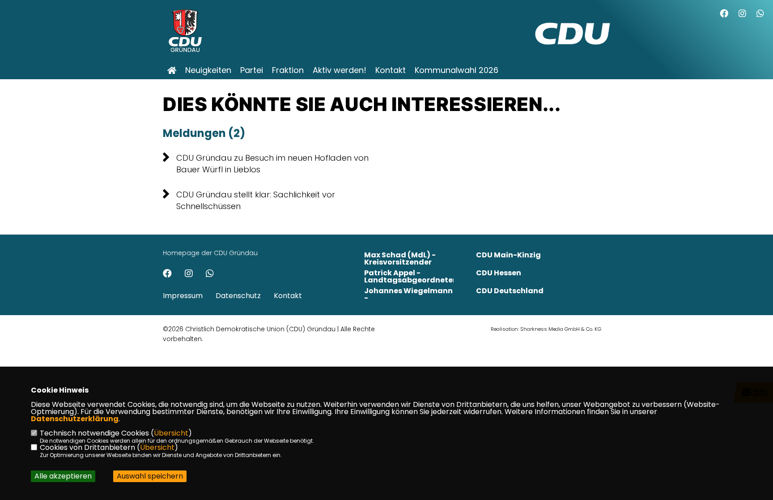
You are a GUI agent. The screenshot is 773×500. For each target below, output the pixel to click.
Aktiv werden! (339, 70)
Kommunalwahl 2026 (456, 70)
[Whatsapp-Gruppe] (760, 14)
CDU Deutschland (510, 291)
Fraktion (288, 70)
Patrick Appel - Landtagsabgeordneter (410, 276)
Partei (251, 70)
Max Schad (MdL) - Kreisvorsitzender (400, 258)
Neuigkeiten (208, 70)
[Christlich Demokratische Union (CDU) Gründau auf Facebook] (167, 274)
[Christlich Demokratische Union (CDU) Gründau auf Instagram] (189, 274)
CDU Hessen (498, 273)
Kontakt (390, 70)
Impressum (183, 296)
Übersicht (171, 433)
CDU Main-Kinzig (508, 255)
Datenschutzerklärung (75, 419)
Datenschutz (238, 296)
